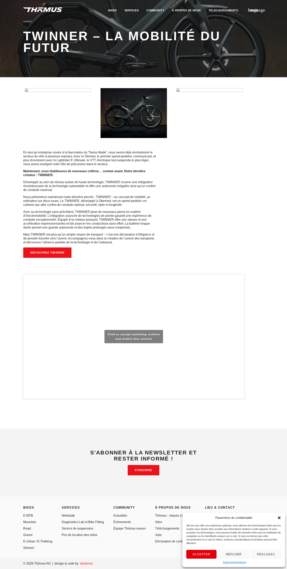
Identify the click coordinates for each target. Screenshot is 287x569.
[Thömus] (42, 9)
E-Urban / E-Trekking (37, 541)
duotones (86, 563)
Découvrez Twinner (47, 252)
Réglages (266, 554)
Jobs (158, 535)
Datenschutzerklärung (234, 562)
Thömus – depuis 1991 (171, 515)
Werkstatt (68, 515)
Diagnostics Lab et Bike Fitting (83, 522)
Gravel (27, 535)
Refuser (234, 554)
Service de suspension (77, 528)
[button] (279, 518)
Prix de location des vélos (79, 535)
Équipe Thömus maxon (129, 528)
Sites (158, 522)
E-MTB (28, 515)
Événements (122, 522)
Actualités (120, 515)
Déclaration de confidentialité (175, 541)
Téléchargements (167, 528)
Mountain (29, 522)
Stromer (28, 547)
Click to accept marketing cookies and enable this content (134, 336)
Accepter (201, 554)
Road (27, 528)
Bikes (112, 10)
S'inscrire (143, 470)
